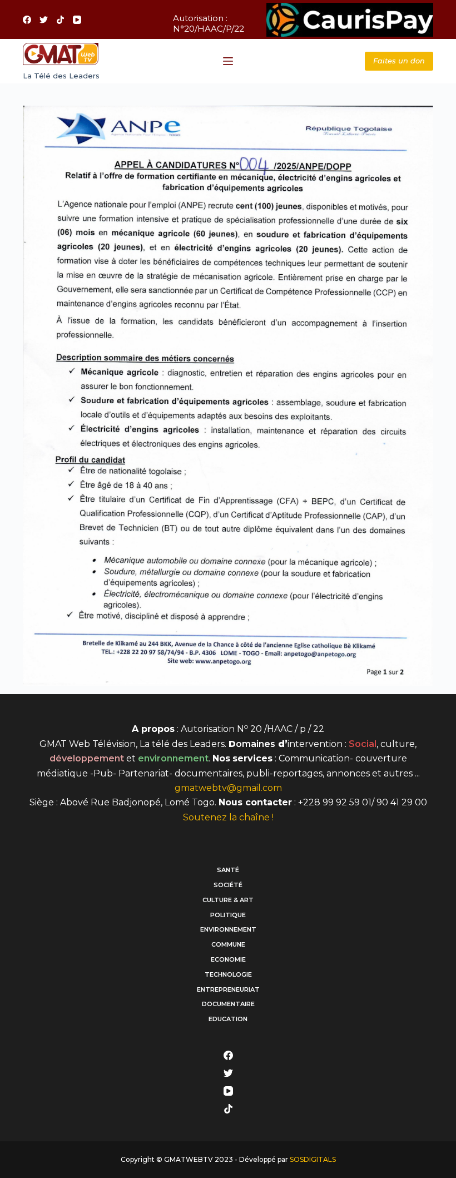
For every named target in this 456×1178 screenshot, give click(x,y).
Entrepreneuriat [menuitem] (228, 989)
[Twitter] (43, 20)
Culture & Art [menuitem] (228, 900)
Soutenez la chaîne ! (228, 817)
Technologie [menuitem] (228, 974)
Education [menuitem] (228, 1019)
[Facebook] (27, 20)
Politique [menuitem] (228, 915)
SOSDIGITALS (313, 1159)
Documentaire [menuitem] (228, 1004)
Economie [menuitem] (228, 959)
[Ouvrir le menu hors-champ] (228, 61)
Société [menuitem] (228, 885)
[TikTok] (60, 20)
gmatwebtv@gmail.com (228, 788)
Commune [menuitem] (228, 944)
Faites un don (399, 60)
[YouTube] (77, 20)
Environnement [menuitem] (228, 929)
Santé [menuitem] (228, 870)
